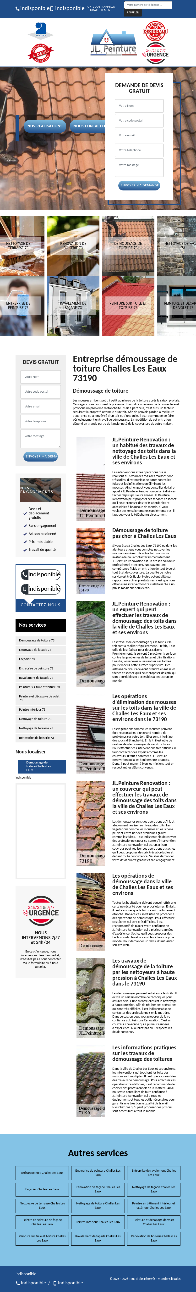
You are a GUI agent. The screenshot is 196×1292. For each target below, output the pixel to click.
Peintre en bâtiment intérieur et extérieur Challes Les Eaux (153, 1206)
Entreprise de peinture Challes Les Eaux (97, 1173)
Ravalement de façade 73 (36, 678)
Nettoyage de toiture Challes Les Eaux (98, 1206)
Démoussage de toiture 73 (36, 640)
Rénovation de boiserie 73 (36, 738)
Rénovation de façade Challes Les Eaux (98, 1189)
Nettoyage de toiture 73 (35, 719)
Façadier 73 (27, 659)
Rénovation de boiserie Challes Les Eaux (154, 1238)
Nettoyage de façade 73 (35, 650)
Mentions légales (169, 1279)
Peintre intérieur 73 (32, 710)
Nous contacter (89, 126)
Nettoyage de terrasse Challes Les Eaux (42, 1206)
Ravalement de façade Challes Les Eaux (97, 1238)
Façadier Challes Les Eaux (42, 1189)
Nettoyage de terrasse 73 (36, 728)
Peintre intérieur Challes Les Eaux (98, 1222)
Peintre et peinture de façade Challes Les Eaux (42, 1222)
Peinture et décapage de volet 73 (39, 698)
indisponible (33, 8)
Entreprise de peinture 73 (36, 668)
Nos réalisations (45, 126)
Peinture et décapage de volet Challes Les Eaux (154, 1222)
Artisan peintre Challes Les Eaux (42, 1173)
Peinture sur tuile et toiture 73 (39, 687)
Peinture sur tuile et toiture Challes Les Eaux (42, 1238)
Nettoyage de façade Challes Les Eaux (153, 1189)
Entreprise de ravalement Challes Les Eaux (154, 1173)
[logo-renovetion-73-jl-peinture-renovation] (114, 42)
